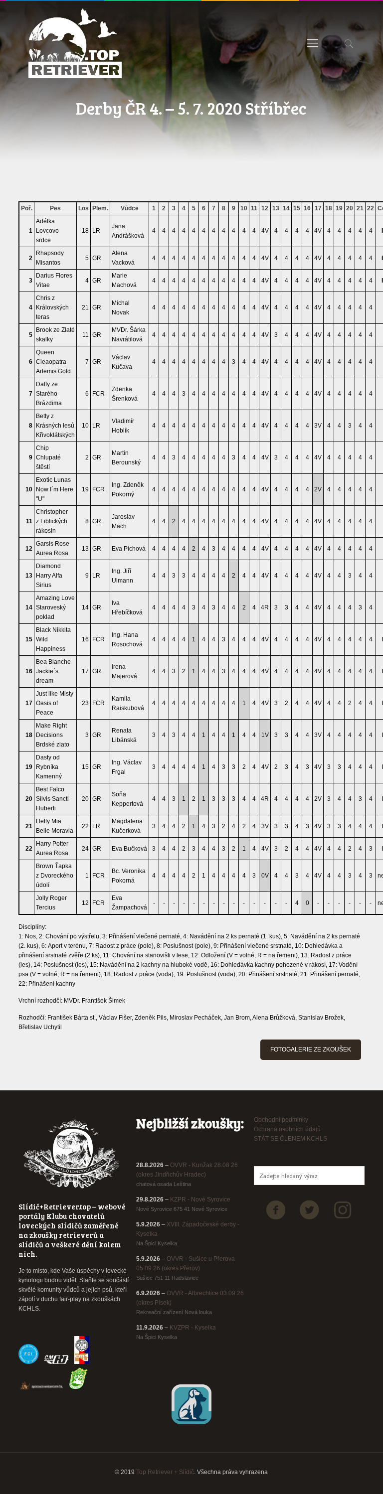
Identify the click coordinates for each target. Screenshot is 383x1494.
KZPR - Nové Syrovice (200, 1199)
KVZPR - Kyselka (193, 1327)
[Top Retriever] (75, 43)
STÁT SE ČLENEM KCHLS (290, 1138)
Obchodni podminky (281, 1119)
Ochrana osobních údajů (287, 1129)
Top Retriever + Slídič (165, 1472)
